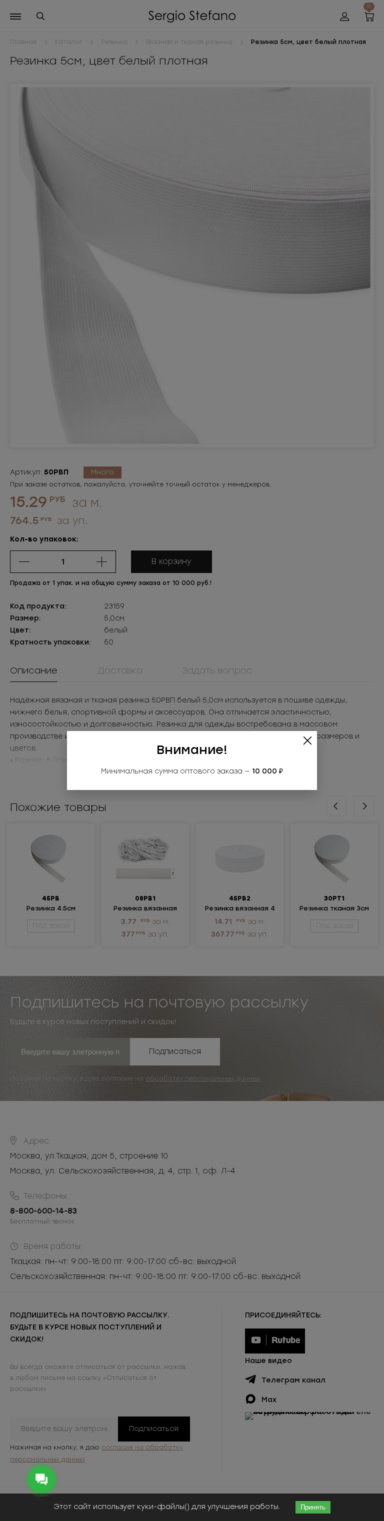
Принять (313, 1507)
